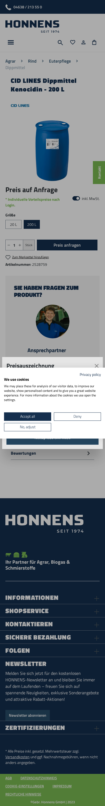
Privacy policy (90, 374)
